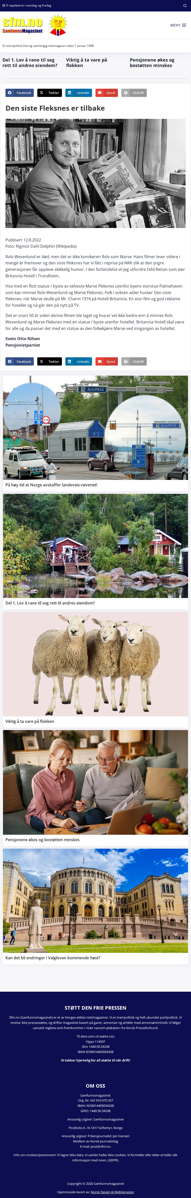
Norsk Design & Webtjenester (112, 1192)
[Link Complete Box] (95, 433)
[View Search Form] (185, 5)
